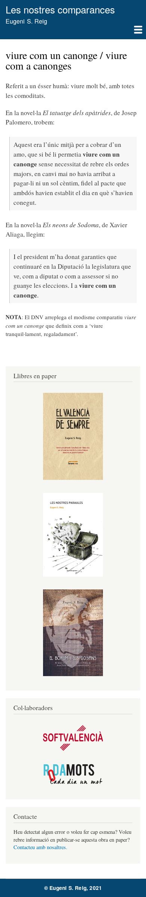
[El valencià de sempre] (73, 477)
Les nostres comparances (60, 9)
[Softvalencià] (73, 748)
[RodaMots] (73, 782)
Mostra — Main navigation (73, 32)
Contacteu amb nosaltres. (40, 847)
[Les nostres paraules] (73, 574)
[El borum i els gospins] (73, 674)
